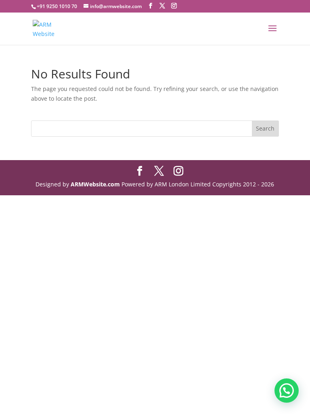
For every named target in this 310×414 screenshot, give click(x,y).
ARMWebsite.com (95, 184)
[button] (286, 390)
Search (265, 128)
